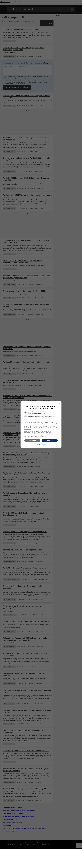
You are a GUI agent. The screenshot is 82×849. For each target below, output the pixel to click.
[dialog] (41, 424)
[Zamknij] (59, 403)
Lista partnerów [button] (27, 429)
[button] (41, 420)
